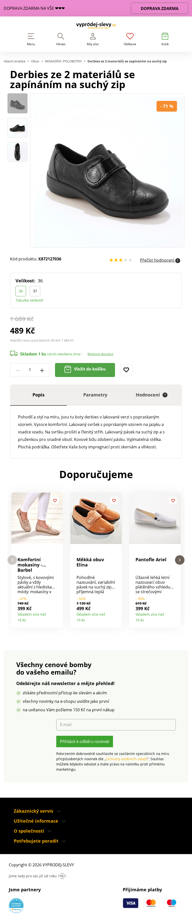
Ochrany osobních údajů (126, 758)
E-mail (66, 724)
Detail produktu (57, 618)
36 (21, 291)
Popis (38, 395)
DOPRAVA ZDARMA (159, 8)
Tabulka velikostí (29, 300)
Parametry (95, 395)
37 (35, 291)
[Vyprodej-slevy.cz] (96, 26)
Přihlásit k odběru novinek (84, 741)
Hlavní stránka (14, 61)
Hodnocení (151, 395)
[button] (12, 560)
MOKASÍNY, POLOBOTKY (63, 61)
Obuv (35, 61)
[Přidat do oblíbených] (126, 370)
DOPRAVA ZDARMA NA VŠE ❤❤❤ (34, 8)
